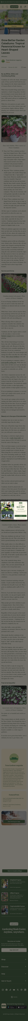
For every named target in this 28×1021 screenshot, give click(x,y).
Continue (20, 515)
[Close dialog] (26, 502)
